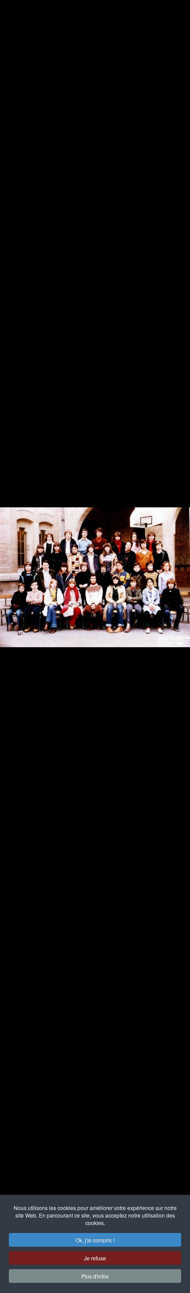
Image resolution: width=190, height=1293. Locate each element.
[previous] (15, 633)
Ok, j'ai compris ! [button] (95, 1240)
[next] (174, 633)
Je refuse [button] (95, 1258)
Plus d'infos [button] (95, 1276)
